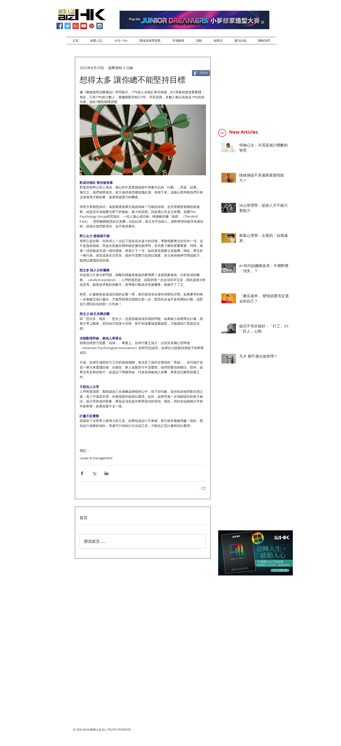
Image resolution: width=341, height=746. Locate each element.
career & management (96, 458)
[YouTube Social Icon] (83, 26)
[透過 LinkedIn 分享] (106, 473)
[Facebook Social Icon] (59, 26)
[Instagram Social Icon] (99, 26)
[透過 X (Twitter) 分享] (94, 473)
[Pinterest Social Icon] (91, 26)
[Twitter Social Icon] (67, 26)
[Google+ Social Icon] (75, 26)
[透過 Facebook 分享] (82, 473)
